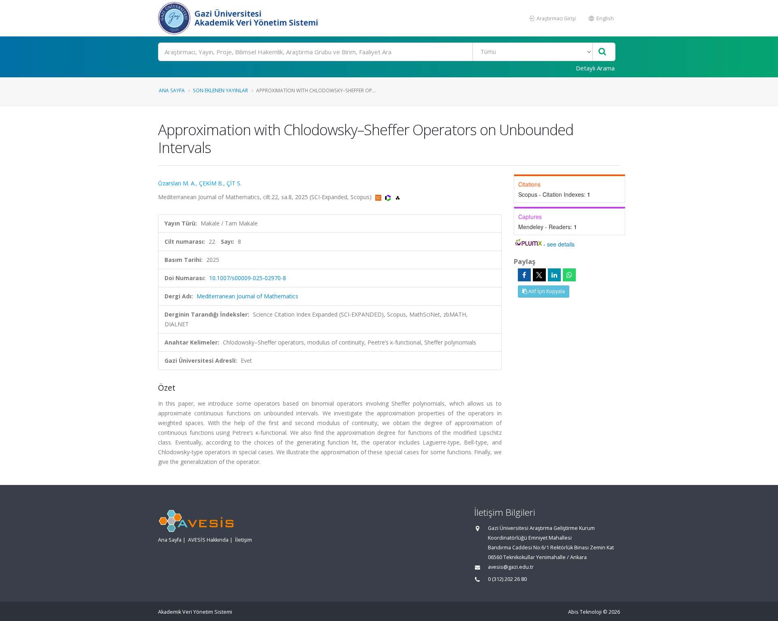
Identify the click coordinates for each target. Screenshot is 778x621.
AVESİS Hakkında (208, 539)
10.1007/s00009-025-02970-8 (247, 278)
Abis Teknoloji (585, 611)
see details (561, 244)
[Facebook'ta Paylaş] (524, 274)
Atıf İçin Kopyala (546, 291)
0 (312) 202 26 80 (507, 579)
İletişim (243, 539)
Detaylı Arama (595, 68)
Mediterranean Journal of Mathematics (247, 296)
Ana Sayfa (172, 90)
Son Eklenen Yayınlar (220, 90)
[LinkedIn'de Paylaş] (554, 274)
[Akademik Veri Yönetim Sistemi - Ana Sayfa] (175, 18)
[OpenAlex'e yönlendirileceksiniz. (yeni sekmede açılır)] (398, 197)
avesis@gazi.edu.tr (511, 567)
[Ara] (602, 52)
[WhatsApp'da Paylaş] (569, 274)
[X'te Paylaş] (539, 274)
